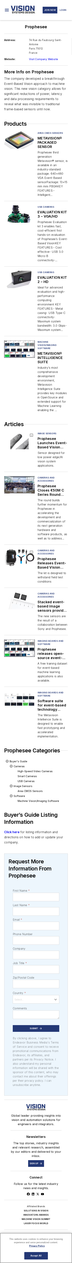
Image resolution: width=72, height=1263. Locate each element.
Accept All (36, 1255)
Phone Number (23, 934)
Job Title (20, 963)
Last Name (21, 905)
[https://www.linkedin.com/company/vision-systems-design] (33, 1194)
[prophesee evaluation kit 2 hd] (19, 279)
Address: (10, 40)
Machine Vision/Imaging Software (47, 345)
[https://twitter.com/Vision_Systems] (37, 1194)
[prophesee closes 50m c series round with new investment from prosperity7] (19, 484)
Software (19, 795)
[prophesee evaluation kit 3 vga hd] (19, 214)
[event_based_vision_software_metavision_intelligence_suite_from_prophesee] (19, 699)
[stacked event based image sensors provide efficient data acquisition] (19, 600)
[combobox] (36, 999)
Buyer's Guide (18, 761)
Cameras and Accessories (46, 479)
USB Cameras (46, 207)
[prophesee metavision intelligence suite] (19, 349)
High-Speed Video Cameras (35, 771)
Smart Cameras (27, 776)
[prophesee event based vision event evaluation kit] (19, 557)
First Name (21, 890)
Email (17, 919)
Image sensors (47, 433)
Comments (20, 1008)
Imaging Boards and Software (51, 642)
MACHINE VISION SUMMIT (36, 1219)
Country (19, 993)
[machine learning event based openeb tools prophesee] (19, 648)
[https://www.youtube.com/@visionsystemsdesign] (42, 1194)
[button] (6, 10)
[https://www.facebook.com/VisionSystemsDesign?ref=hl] (28, 1194)
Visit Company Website (43, 59)
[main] (36, 1248)
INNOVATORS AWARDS (36, 1215)
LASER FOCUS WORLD (36, 1223)
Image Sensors (23, 786)
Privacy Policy (37, 1246)
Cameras (19, 766)
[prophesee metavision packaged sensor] (19, 140)
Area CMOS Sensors (50, 133)
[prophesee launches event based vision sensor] (19, 440)
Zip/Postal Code (23, 977)
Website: (10, 59)
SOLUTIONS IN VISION (36, 1210)
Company (19, 948)
